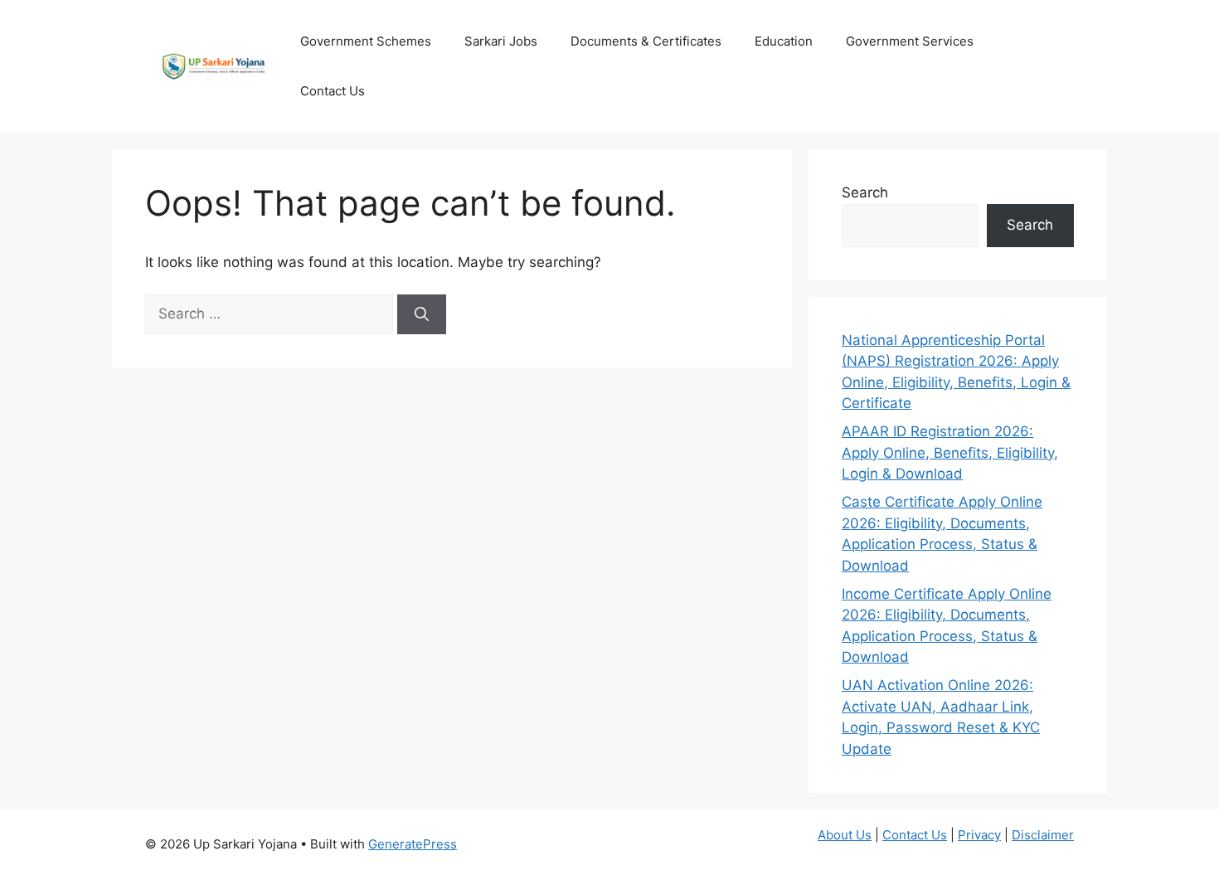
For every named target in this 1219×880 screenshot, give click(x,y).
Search (865, 192)
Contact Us (332, 91)
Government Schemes (365, 41)
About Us (845, 835)
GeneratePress (412, 844)
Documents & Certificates (646, 41)
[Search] (421, 314)
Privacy (979, 835)
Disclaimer (1043, 835)
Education (784, 41)
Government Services (910, 41)
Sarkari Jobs (500, 41)
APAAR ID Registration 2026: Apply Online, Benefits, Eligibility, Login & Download (950, 452)
